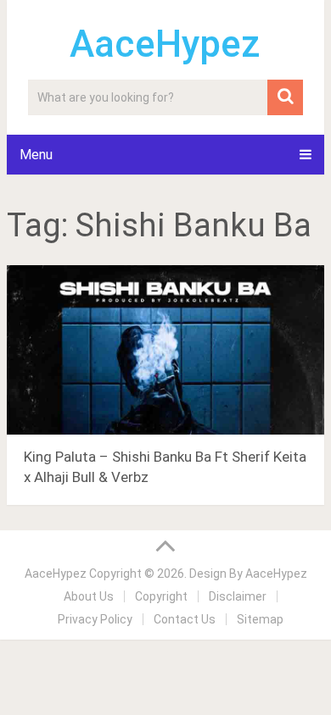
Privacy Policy (95, 619)
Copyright (161, 596)
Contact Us (185, 619)
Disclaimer (237, 596)
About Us (89, 596)
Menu (36, 155)
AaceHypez (165, 44)
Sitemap (260, 619)
